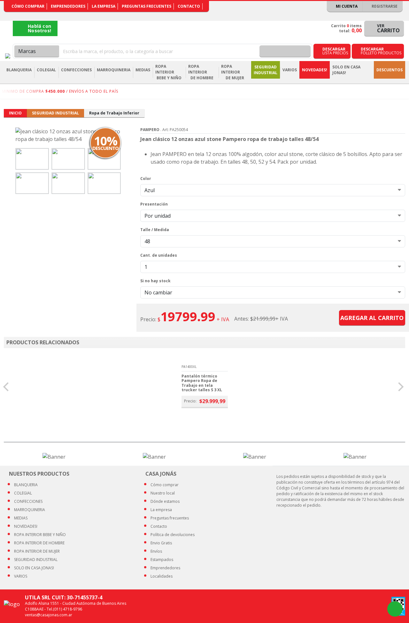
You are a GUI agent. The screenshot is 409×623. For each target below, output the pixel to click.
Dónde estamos (165, 501)
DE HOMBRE (39, 543)
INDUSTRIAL (36, 559)
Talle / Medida (154, 229)
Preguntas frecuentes (146, 6)
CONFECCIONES (28, 501)
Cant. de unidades (158, 255)
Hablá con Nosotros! (39, 28)
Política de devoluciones (172, 534)
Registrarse (384, 6)
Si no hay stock (155, 281)
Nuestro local (162, 493)
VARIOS (20, 576)
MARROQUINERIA (29, 509)
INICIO (15, 113)
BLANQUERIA (26, 484)
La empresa (103, 6)
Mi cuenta (346, 6)
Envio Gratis (161, 543)
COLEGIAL (23, 493)
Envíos (156, 551)
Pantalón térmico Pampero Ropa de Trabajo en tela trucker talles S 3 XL (201, 383)
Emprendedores (68, 6)
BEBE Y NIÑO (40, 534)
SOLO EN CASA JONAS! (346, 69)
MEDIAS (20, 518)
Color (145, 178)
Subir (387, 609)
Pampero (149, 129)
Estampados (161, 559)
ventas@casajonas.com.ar (48, 615)
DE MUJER (37, 551)
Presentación (154, 204)
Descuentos (389, 70)
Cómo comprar (28, 6)
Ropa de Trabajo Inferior (114, 113)
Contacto (189, 6)
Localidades (161, 576)
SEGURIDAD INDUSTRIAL (55, 113)
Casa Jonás (7, 55)
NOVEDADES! (314, 70)
